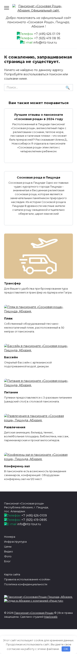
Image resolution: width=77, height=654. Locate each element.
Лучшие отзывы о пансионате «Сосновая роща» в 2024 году (38, 117)
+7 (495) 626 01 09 (47, 34)
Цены (7, 546)
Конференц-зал (17, 466)
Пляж (8, 318)
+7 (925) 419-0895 (34, 520)
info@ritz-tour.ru (45, 42)
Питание (11, 392)
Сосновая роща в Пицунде (38, 177)
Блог (7, 561)
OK (66, 649)
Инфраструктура (15, 541)
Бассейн (11, 357)
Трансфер (12, 283)
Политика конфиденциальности (25, 584)
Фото (7, 556)
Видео (8, 551)
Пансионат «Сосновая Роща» (34, 612)
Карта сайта (12, 574)
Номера (9, 536)
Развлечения (14, 427)
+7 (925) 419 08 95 (47, 38)
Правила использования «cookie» (27, 579)
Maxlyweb (50, 616)
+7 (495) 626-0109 (34, 515)
